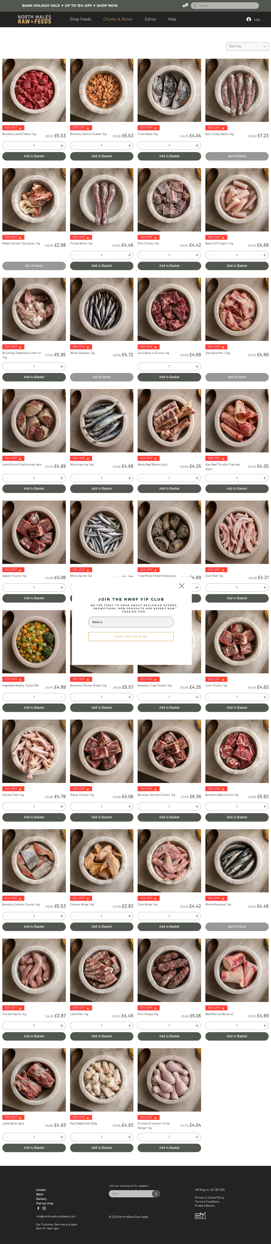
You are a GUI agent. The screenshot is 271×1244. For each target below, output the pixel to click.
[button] (181, 586)
